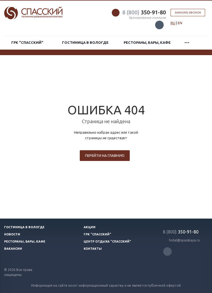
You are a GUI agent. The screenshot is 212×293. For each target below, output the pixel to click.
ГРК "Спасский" (28, 42)
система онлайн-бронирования (34, 52)
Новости (12, 234)
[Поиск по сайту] (201, 43)
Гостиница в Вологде (85, 42)
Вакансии (13, 248)
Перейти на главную (104, 155)
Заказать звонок (188, 12)
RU (173, 23)
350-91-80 (144, 12)
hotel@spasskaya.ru (184, 240)
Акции (90, 227)
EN (180, 23)
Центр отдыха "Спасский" (107, 241)
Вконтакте (159, 25)
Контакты (93, 248)
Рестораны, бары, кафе (147, 42)
